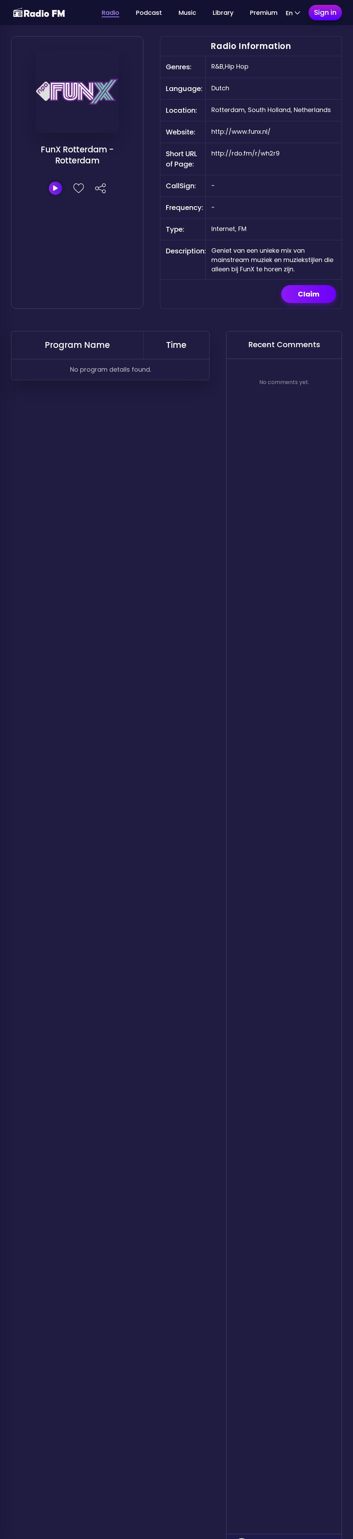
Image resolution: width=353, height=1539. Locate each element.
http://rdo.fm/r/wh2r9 (245, 153)
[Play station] (55, 188)
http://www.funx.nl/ (241, 131)
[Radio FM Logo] (39, 12)
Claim (309, 294)
